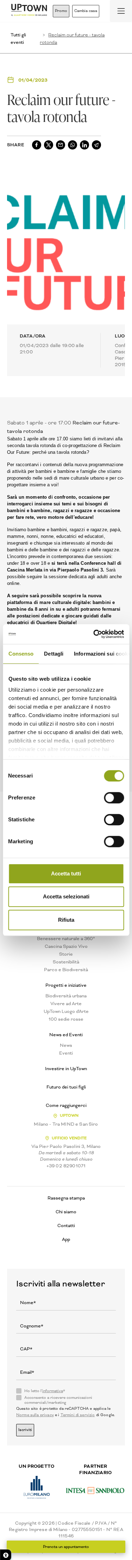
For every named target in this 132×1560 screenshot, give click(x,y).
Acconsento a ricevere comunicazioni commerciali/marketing (58, 1400)
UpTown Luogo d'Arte (66, 1011)
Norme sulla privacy (35, 1415)
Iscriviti (25, 1429)
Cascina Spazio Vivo (66, 946)
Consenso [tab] (20, 654)
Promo (61, 10)
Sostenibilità (66, 962)
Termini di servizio (78, 1415)
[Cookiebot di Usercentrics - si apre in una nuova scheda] (94, 634)
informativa (52, 1391)
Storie (66, 954)
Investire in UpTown (66, 1068)
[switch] (114, 797)
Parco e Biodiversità (66, 969)
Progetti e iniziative (66, 985)
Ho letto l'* (44, 1391)
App (66, 1239)
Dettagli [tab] (53, 654)
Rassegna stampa (66, 1198)
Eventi (66, 1053)
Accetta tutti (66, 873)
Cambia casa (85, 10)
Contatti (66, 1225)
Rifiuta (66, 920)
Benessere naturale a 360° (66, 938)
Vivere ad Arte (66, 1003)
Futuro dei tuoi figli (66, 1087)
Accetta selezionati (66, 896)
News (66, 1045)
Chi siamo (66, 1212)
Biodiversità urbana (66, 995)
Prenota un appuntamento (66, 1546)
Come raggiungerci (66, 1105)
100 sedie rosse (66, 1019)
